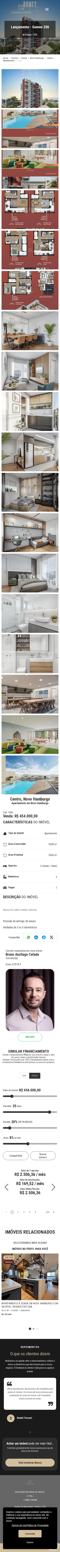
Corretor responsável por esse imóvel (24, 950)
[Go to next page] (53, 1212)
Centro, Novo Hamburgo (30, 799)
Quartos (12, 865)
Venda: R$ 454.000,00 (20, 816)
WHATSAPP (30, 1037)
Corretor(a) (12, 958)
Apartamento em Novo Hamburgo (30, 803)
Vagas (11, 887)
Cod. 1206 (8, 812)
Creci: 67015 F (13, 964)
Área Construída (17, 843)
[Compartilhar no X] (51, 937)
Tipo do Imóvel (16, 833)
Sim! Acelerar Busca (30, 1462)
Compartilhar (15, 1155)
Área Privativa (15, 854)
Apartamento (51, 833)
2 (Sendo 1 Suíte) (48, 866)
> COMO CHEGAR (30, 1500)
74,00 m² (52, 844)
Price (35, 1075)
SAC (24, 1075)
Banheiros (13, 876)
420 (47, 1212)
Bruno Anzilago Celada (22, 954)
